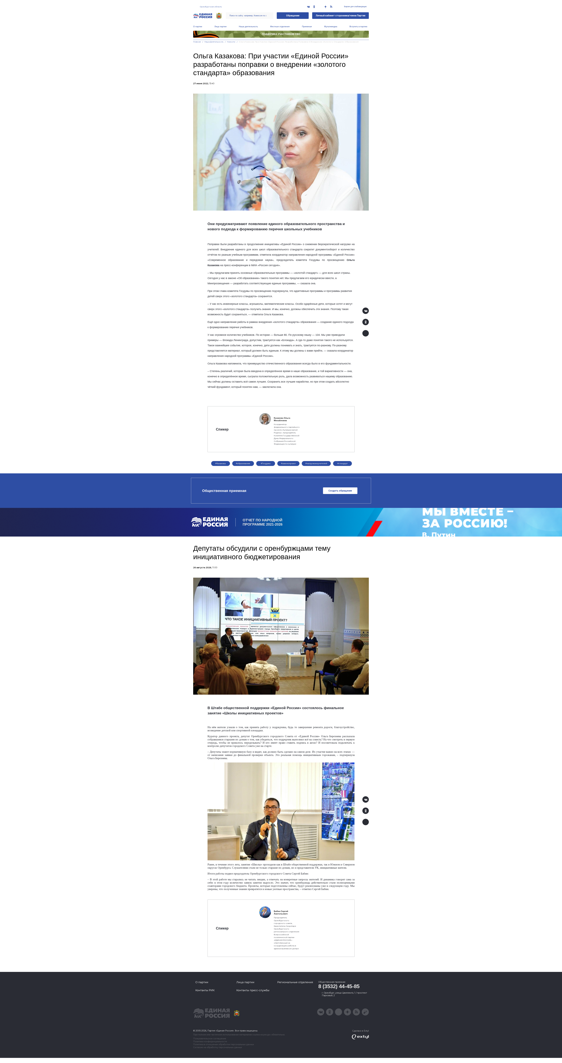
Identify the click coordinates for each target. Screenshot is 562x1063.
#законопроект (288, 463)
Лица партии (220, 26)
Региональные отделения (295, 982)
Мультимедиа (330, 26)
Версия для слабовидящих (355, 7)
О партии (197, 26)
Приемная (307, 26)
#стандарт (342, 463)
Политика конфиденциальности (210, 1041)
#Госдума (265, 463)
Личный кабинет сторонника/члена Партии (340, 15)
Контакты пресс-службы (252, 990)
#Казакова (220, 463)
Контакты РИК (205, 990)
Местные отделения (280, 26)
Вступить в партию (358, 26)
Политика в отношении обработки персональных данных (223, 1044)
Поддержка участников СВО (281, 34)
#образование (243, 463)
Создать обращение (340, 490)
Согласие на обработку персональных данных (217, 1047)
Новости (231, 42)
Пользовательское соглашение (209, 1038)
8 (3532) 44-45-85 (339, 986)
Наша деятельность (248, 26)
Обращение (292, 15)
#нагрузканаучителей (316, 463)
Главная (197, 42)
